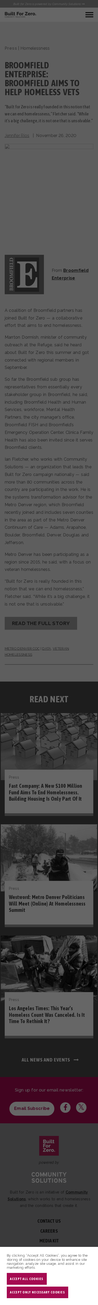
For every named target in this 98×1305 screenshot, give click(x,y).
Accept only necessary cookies (37, 1292)
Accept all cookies (26, 1279)
